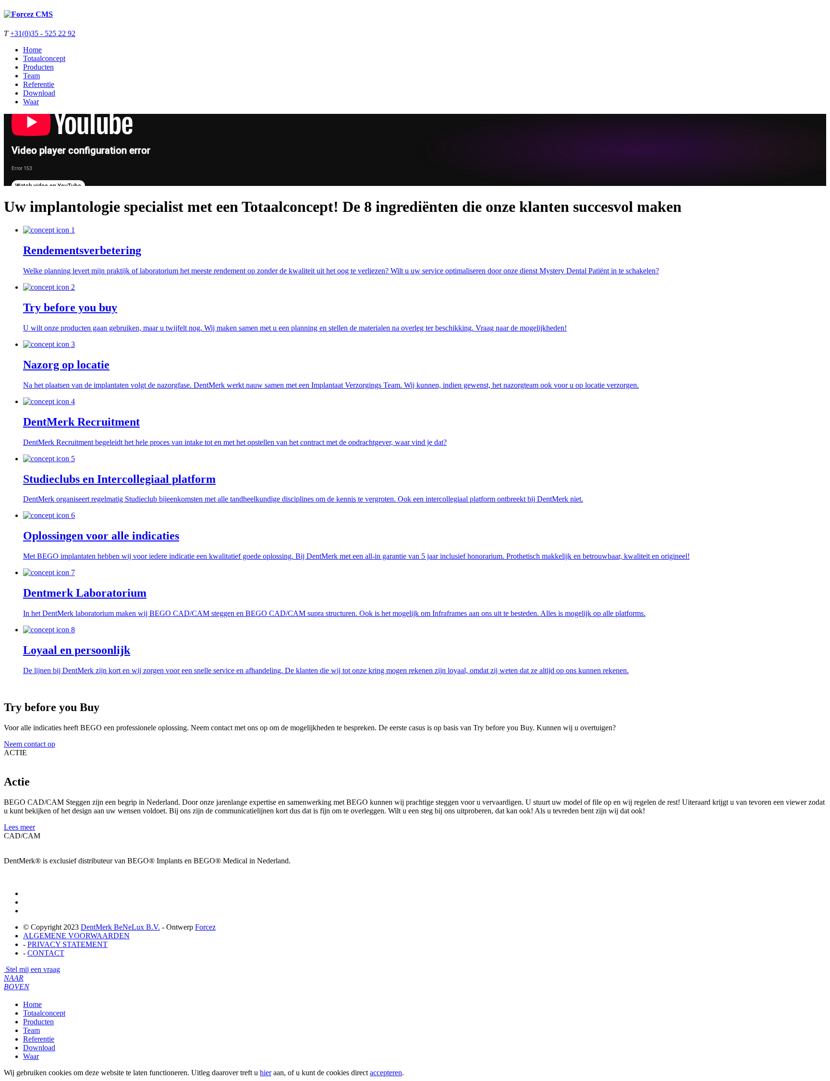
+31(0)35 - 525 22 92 (42, 33)
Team (31, 76)
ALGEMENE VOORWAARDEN (76, 936)
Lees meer (19, 827)
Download (39, 93)
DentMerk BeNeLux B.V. (120, 927)
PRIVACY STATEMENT (67, 944)
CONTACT (45, 953)
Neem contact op (29, 744)
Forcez (205, 927)
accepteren (386, 1073)
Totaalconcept (44, 58)
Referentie (38, 84)
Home (32, 50)
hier (265, 1073)
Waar (31, 102)
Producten (38, 67)
